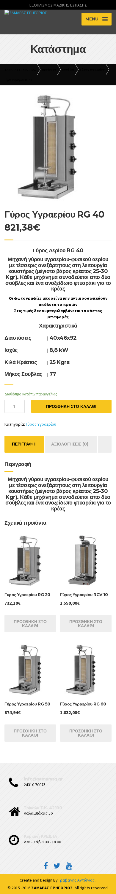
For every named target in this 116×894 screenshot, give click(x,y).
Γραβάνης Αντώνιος (77, 880)
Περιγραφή (23, 444)
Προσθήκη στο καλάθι (71, 406)
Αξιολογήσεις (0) (69, 444)
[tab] (23, 444)
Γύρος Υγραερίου (41, 424)
